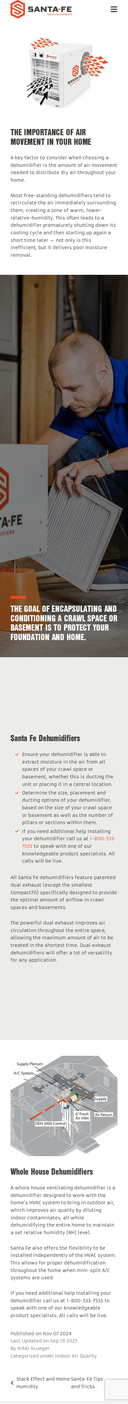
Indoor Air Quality (76, 1356)
